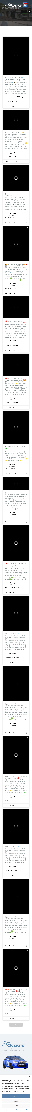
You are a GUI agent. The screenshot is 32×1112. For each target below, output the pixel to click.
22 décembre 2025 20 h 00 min (12, 469)
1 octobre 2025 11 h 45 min (11, 1013)
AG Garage (12, 152)
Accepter (16, 1096)
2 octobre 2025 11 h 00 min (11, 941)
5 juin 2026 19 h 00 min (10, 156)
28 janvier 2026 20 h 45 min (11, 345)
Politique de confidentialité (21, 1110)
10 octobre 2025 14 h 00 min (12, 657)
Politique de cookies (9, 1110)
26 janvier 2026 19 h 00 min (11, 402)
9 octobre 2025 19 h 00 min (11, 728)
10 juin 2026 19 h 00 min (11, 101)
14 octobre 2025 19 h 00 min (12, 587)
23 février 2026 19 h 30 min (11, 288)
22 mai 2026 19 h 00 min (11, 218)
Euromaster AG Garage (16, 97)
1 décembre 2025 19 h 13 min (12, 517)
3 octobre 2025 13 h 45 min (11, 870)
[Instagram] (25, 11)
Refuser (16, 1101)
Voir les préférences (16, 1106)
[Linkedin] (29, 11)
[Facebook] (22, 11)
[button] (29, 1077)
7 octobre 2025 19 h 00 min (11, 800)
